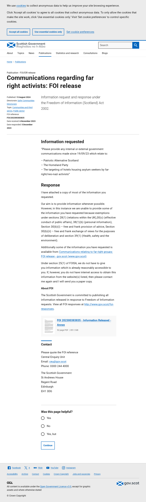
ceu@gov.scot (57, 361)
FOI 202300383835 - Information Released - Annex (84, 322)
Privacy (97, 474)
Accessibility (12, 474)
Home (9, 62)
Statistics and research (67, 53)
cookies (21, 5)
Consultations (90, 53)
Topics (20, 53)
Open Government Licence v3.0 (55, 486)
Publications (45, 53)
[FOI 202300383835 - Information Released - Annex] (49, 326)
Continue (47, 445)
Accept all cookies (18, 32)
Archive (25, 474)
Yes (49, 418)
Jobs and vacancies (81, 474)
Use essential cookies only (48, 32)
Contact (35, 474)
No (48, 426)
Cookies (46, 474)
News (31, 53)
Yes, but (51, 434)
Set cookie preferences (80, 32)
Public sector (19, 111)
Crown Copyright (61, 474)
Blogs (105, 53)
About (10, 53)
